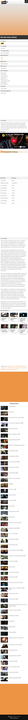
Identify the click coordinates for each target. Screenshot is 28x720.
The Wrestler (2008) (13, 561)
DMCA (11, 718)
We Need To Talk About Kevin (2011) (17, 445)
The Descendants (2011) (14, 666)
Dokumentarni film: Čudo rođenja (16, 637)
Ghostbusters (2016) (13, 577)
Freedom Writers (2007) (14, 511)
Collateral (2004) (12, 632)
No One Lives (4, 367)
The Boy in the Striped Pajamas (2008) (17, 555)
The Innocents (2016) (13, 599)
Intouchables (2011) (13, 650)
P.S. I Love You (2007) (13, 533)
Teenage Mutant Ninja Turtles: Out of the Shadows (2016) (18, 605)
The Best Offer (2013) (13, 672)
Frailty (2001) (11, 621)
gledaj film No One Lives (21, 366)
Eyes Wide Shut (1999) (13, 456)
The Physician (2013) (13, 544)
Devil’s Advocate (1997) (14, 467)
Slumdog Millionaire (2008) (14, 439)
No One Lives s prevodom (13, 367)
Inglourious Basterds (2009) (15, 655)
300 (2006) (11, 484)
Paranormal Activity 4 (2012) (22, 331)
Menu (26, 1)
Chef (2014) (11, 412)
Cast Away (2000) (12, 500)
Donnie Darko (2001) (13, 661)
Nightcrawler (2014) (13, 428)
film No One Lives (11, 366)
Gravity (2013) (12, 506)
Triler (2, 59)
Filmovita (10, 716)
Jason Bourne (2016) (13, 593)
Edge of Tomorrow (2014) (14, 478)
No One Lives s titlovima (12, 369)
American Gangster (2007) (14, 434)
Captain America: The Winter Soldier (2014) (17, 588)
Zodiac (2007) (12, 517)
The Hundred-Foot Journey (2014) (16, 417)
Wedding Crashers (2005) (14, 528)
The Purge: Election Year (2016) (15, 582)
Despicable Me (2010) (13, 450)
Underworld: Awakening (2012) (23, 320)
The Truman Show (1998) (14, 461)
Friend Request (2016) (13, 615)
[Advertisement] (14, 20)
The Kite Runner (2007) (14, 572)
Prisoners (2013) (12, 495)
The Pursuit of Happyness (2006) (16, 423)
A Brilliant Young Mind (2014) (15, 677)
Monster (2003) (12, 626)
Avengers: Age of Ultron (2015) (15, 644)
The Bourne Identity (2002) (15, 610)
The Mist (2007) (12, 406)
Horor (2, 57)
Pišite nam (15, 718)
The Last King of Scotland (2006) (16, 550)
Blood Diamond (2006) (13, 539)
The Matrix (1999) (12, 489)
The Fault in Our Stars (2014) (15, 522)
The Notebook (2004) (13, 472)
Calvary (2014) (12, 567)
